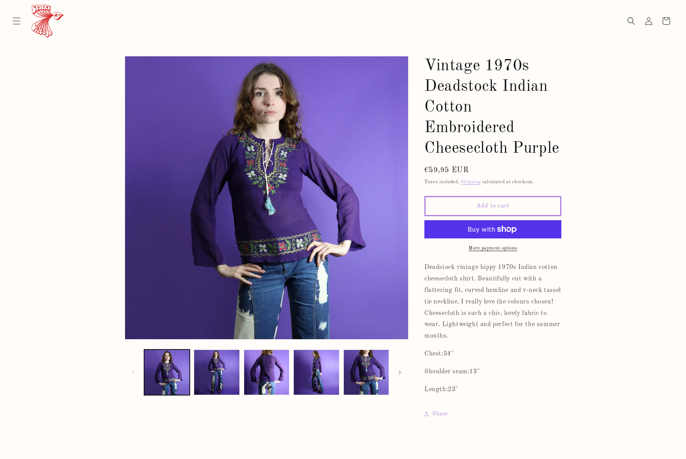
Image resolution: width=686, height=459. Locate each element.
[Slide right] (400, 372)
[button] (16, 21)
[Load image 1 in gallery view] (167, 372)
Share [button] (440, 414)
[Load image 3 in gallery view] (266, 372)
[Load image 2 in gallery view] (216, 372)
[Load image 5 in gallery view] (366, 372)
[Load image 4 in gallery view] (316, 372)
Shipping (471, 182)
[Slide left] (133, 372)
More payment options (492, 248)
